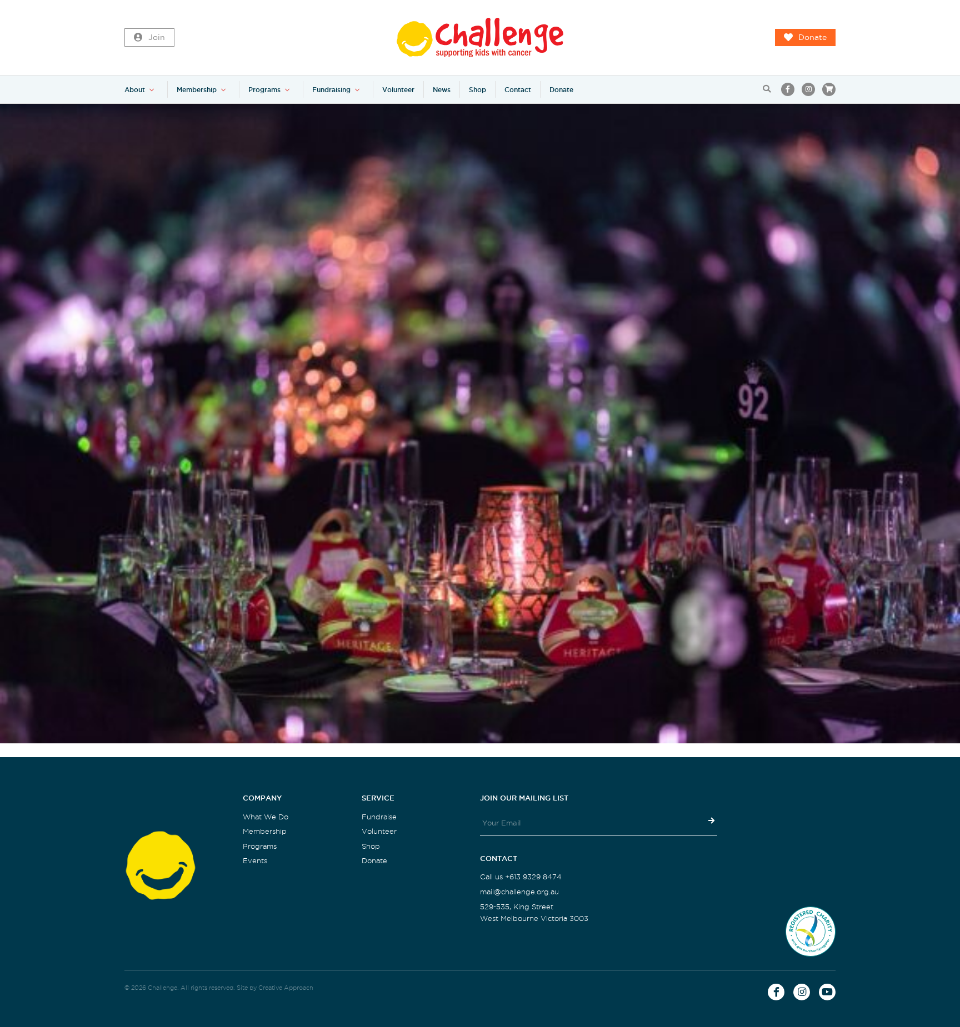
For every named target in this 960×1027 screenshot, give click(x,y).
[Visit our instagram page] (808, 89)
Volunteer (398, 89)
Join (156, 37)
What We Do (265, 816)
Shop (477, 89)
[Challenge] (480, 37)
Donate (812, 37)
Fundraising (331, 89)
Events (255, 860)
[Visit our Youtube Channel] (827, 992)
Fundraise (379, 816)
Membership (197, 89)
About (134, 89)
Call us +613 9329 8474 (521, 876)
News (442, 89)
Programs (264, 89)
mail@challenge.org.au (519, 891)
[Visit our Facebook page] (787, 89)
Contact (517, 89)
